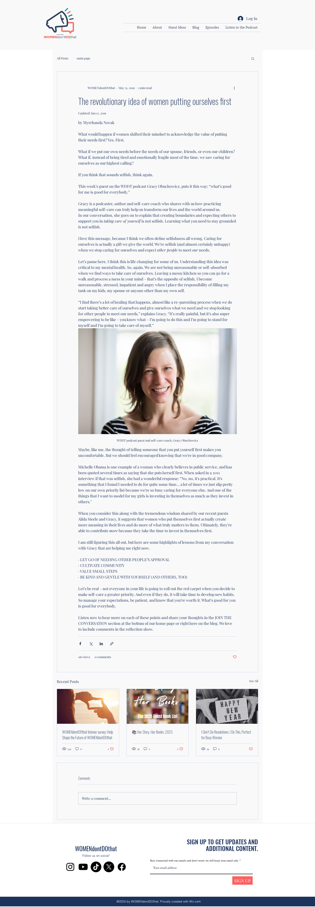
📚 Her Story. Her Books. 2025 (152, 732)
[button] (253, 58)
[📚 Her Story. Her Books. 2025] (158, 706)
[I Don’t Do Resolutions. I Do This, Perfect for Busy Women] (227, 706)
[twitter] (109, 867)
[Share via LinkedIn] (101, 644)
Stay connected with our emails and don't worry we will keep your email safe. (194, 860)
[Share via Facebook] (80, 644)
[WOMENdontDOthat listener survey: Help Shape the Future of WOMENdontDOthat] (88, 706)
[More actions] (234, 87)
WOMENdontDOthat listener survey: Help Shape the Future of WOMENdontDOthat (87, 734)
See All (253, 681)
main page (83, 58)
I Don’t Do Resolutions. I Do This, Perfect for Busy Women (226, 734)
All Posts (62, 58)
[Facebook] (121, 867)
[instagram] (70, 867)
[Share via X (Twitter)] (91, 644)
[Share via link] (112, 644)
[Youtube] (83, 867)
